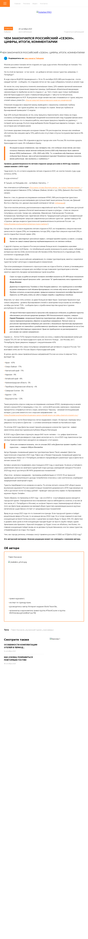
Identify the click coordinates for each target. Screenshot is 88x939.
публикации (60, 203)
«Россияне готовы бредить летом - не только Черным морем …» (55, 188)
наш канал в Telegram (34, 58)
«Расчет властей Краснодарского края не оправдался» (48, 100)
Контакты (44, 3)
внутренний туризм (34, 630)
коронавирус (48, 630)
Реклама (26, 3)
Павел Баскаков (17, 630)
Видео (35, 3)
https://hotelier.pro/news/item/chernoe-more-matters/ (25, 224)
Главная (17, 3)
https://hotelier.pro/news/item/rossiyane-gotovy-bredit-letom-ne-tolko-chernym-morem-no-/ (41, 415)
